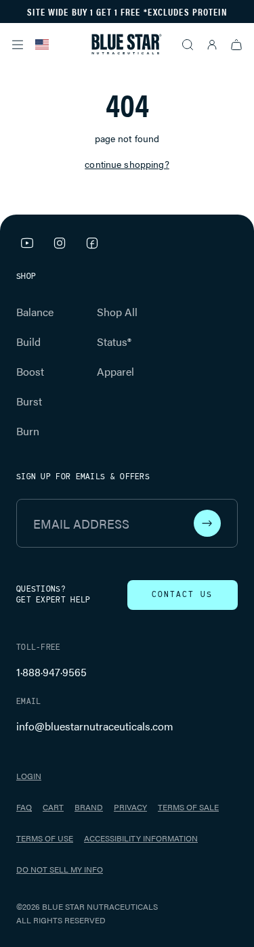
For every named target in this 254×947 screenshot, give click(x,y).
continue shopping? (127, 164)
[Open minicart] (236, 44)
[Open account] (212, 44)
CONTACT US (182, 595)
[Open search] (187, 44)
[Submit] (207, 523)
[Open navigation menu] (17, 44)
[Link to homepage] (126, 44)
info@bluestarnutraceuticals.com (94, 726)
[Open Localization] (42, 44)
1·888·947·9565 (51, 672)
